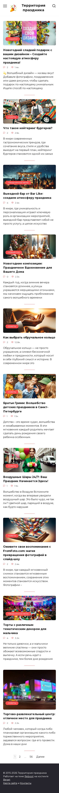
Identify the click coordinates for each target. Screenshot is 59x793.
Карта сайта (10, 783)
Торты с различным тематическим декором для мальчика (24, 629)
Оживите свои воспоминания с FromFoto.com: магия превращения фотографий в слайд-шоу (27, 553)
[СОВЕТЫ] (29, 121)
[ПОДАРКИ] (29, 43)
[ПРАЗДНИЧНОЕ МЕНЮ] (29, 187)
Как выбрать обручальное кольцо (29, 337)
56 (31, 756)
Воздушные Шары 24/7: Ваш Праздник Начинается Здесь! (25, 479)
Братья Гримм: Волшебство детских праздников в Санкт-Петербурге (25, 407)
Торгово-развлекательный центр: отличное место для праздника (29, 716)
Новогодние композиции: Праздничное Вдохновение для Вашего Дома (27, 267)
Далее (40, 756)
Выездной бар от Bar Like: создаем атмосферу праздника (27, 195)
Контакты (25, 783)
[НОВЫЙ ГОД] (29, 256)
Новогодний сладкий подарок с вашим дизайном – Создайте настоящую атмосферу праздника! (27, 56)
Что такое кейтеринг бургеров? (27, 128)
